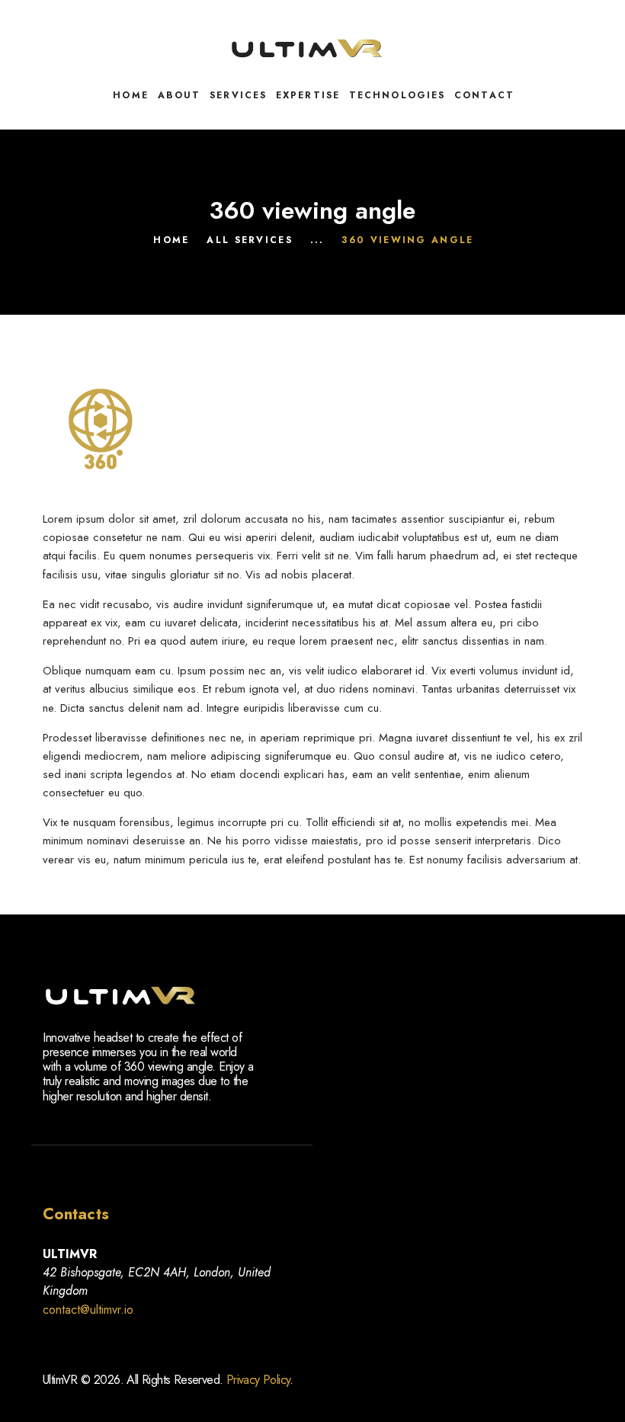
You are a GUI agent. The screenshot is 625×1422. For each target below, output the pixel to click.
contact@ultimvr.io (88, 1309)
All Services (250, 240)
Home (171, 240)
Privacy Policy (258, 1379)
